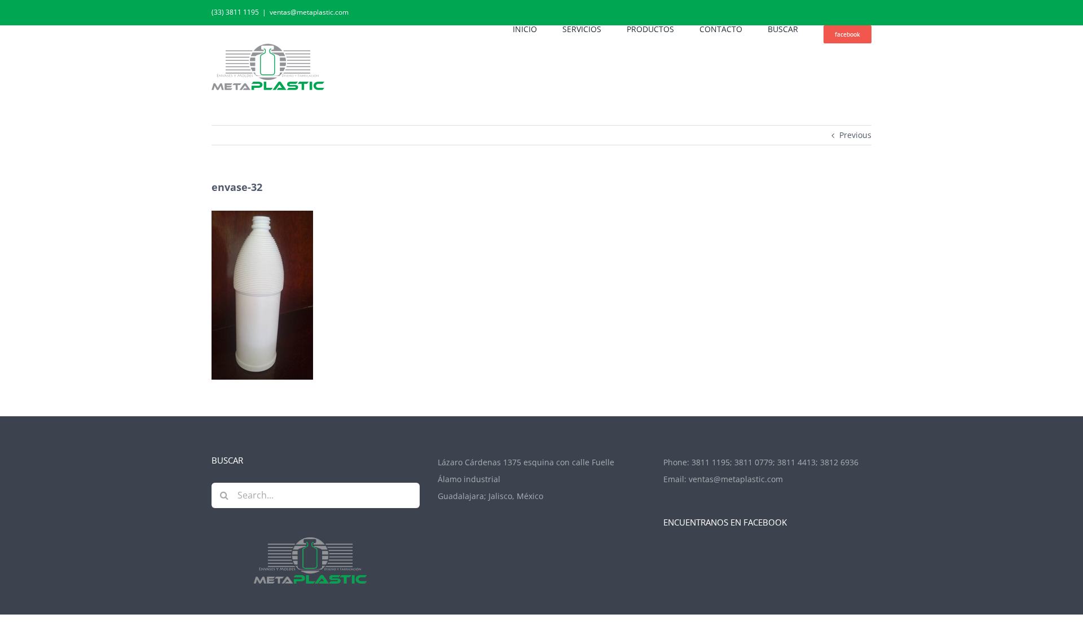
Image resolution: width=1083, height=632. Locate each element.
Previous (855, 135)
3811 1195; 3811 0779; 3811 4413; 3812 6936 (775, 462)
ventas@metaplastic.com (309, 12)
